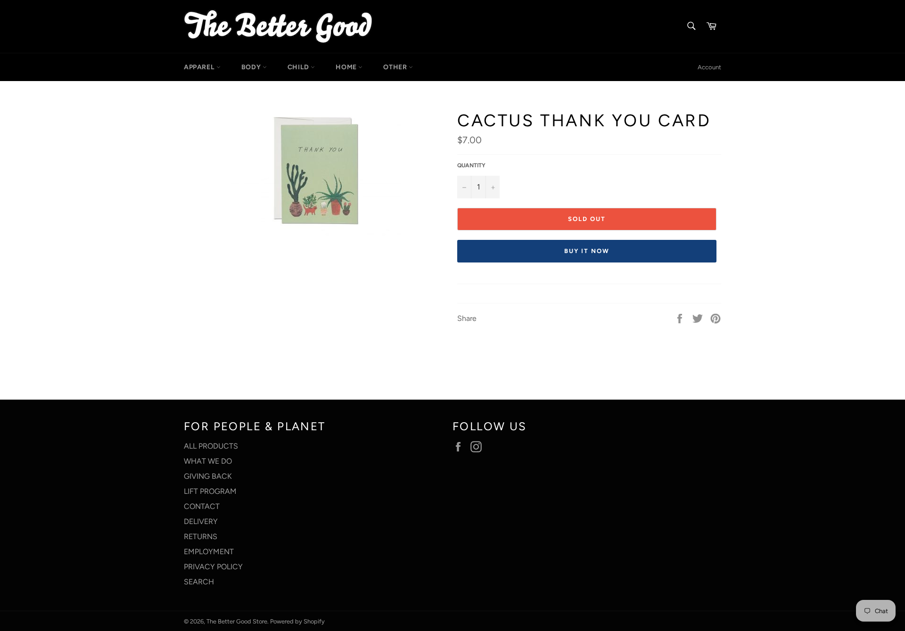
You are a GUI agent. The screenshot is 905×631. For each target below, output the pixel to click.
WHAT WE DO (208, 461)
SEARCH (199, 581)
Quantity (471, 165)
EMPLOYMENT (209, 551)
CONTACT (202, 506)
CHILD (299, 67)
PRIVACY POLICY (213, 566)
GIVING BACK (208, 476)
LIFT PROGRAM (210, 491)
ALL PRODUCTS (211, 446)
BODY (252, 67)
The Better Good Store (236, 621)
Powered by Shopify (297, 621)
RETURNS (200, 536)
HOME (347, 67)
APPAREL (200, 67)
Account (709, 67)
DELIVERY (201, 521)
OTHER (396, 67)
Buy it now (586, 250)
